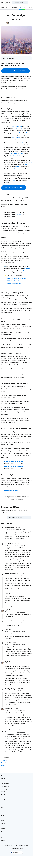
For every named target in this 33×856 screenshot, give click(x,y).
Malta (2, 807)
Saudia (13, 180)
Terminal (22, 7)
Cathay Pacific (18, 128)
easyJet (3, 791)
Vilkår (15, 845)
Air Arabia (21, 143)
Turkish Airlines (15, 137)
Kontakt (3, 840)
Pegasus (27, 164)
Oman (30, 162)
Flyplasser (10, 12)
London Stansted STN (6, 783)
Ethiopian (20, 154)
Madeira (3, 804)
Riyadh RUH (4, 7)
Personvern (20, 845)
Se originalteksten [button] (22, 529)
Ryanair (3, 781)
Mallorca (3, 823)
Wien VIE (3, 778)
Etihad (18, 156)
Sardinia (3, 794)
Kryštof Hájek (12, 23)
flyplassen (27, 269)
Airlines (17, 167)
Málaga (3, 828)
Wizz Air (3, 799)
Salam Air (17, 169)
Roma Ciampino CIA (6, 797)
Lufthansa (28, 133)
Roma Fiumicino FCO (6, 786)
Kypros (2, 820)
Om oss (3, 837)
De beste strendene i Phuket (16, 286)
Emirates (12, 156)
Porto (2, 826)
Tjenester (3, 768)
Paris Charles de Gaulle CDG (8, 802)
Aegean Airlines (17, 126)
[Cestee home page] (7, 2)
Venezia (3, 810)
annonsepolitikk (20, 499)
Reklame (26, 845)
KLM (20, 133)
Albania (3, 815)
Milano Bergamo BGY (6, 789)
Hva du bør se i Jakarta (14, 283)
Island (2, 812)
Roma (2, 818)
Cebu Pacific (13, 154)
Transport (14, 7)
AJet (29, 145)
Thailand (3, 831)
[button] (2, 2)
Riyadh (16, 12)
